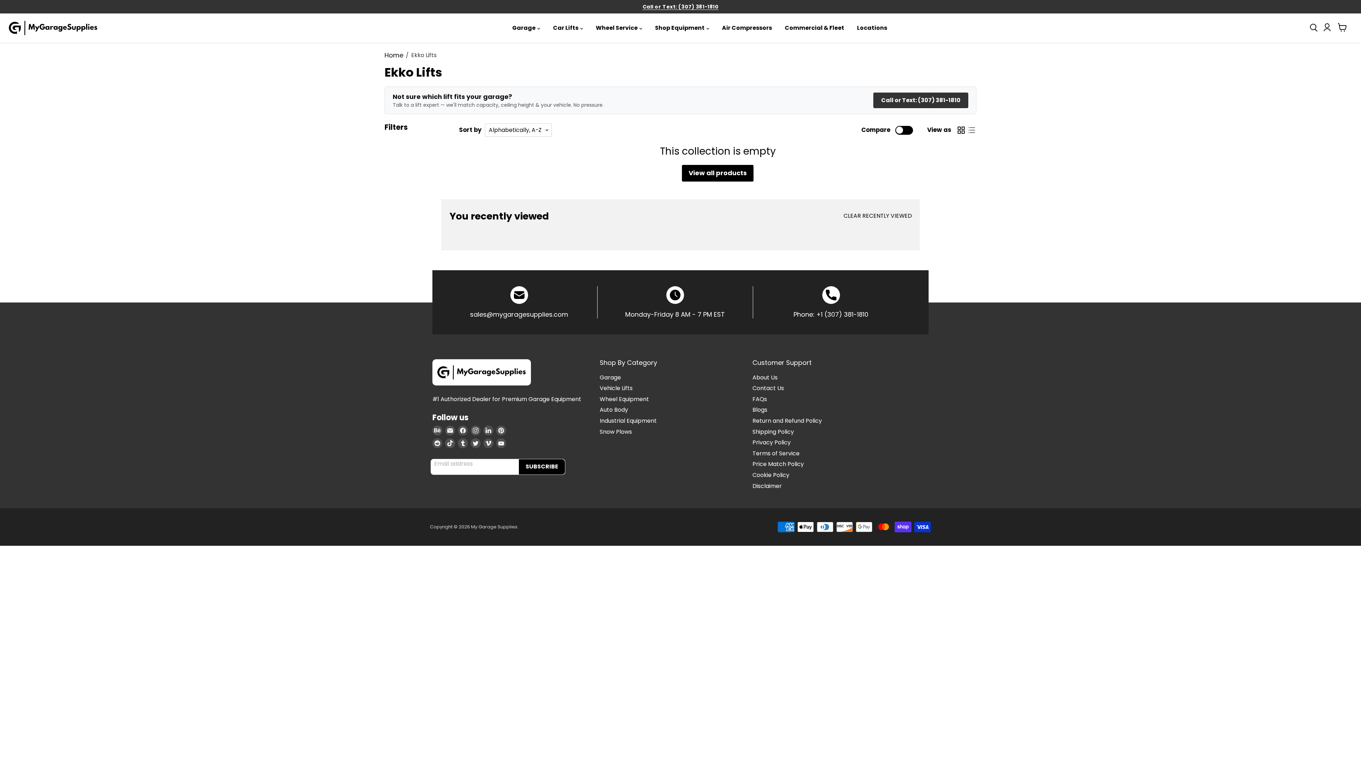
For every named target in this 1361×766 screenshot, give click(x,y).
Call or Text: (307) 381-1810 (681, 6)
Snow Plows (616, 432)
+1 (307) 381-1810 (842, 314)
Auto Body (614, 410)
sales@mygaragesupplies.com (519, 314)
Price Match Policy (778, 464)
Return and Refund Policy (787, 421)
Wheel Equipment (624, 399)
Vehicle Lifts (616, 388)
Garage (524, 28)
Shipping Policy (773, 432)
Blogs (759, 410)
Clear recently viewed (878, 216)
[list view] (971, 130)
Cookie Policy (770, 475)
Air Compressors (747, 28)
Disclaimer (767, 486)
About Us (765, 377)
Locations (872, 28)
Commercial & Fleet (814, 28)
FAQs (759, 399)
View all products (718, 172)
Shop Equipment (680, 28)
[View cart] (1342, 29)
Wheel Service (617, 28)
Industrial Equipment (628, 421)
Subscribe (542, 466)
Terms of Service (776, 453)
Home (394, 55)
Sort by (470, 130)
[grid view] (961, 130)
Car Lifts (565, 28)
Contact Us (768, 388)
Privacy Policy (771, 442)
